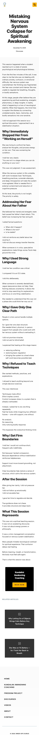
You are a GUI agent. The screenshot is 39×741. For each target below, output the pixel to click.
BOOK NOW (19, 585)
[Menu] (34, 5)
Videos (7, 705)
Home (7, 679)
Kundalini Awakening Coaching (15, 686)
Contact (8, 717)
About (7, 711)
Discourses (19, 51)
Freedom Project (13, 693)
